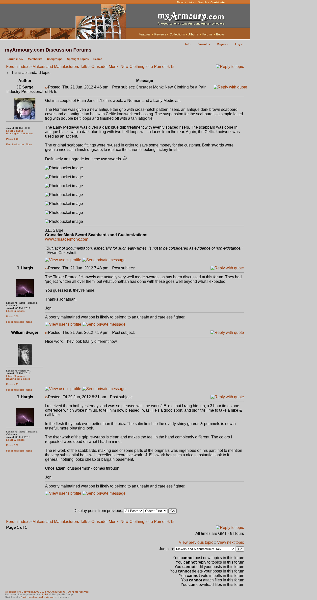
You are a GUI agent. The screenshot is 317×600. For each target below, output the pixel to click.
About (180, 2)
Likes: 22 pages (15, 311)
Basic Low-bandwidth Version (37, 597)
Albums (193, 34)
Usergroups (54, 58)
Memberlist (35, 58)
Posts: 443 (12, 384)
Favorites (204, 44)
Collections (177, 34)
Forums (207, 34)
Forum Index (17, 66)
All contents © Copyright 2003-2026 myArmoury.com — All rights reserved (47, 591)
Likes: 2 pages (14, 130)
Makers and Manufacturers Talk (59, 66)
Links (191, 2)
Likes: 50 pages (15, 376)
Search (202, 2)
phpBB (45, 594)
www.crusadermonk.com (66, 239)
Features (144, 34)
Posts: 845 (12, 139)
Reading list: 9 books (18, 378)
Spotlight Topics (78, 58)
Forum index (15, 58)
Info (187, 44)
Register (222, 44)
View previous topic (196, 542)
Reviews (160, 34)
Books (220, 34)
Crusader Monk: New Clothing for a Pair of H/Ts (132, 66)
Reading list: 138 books (19, 133)
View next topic (230, 542)
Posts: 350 (12, 316)
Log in (239, 44)
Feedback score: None (19, 144)
